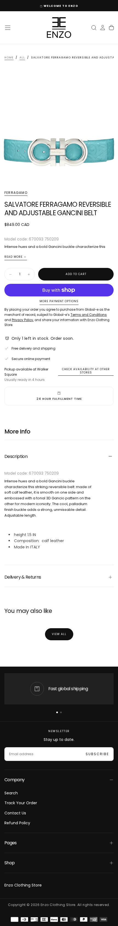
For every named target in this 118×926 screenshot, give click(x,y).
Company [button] (14, 780)
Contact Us (15, 813)
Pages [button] (10, 843)
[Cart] (111, 27)
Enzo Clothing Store (23, 885)
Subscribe (97, 754)
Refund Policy (17, 823)
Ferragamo (15, 193)
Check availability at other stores (86, 371)
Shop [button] (9, 863)
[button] (7, 27)
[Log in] (102, 27)
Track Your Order (20, 803)
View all (59, 634)
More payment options (59, 301)
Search (11, 793)
